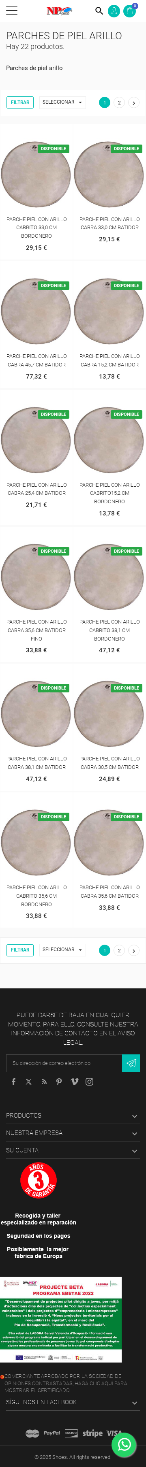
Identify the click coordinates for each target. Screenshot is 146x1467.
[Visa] (114, 1433)
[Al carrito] (28, 132)
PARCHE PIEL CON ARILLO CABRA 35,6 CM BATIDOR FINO (36, 630)
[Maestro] (32, 1433)
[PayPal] (52, 1433)
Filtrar (20, 102)
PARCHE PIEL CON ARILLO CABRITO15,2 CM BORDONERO (109, 493)
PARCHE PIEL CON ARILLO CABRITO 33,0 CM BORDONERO (36, 227)
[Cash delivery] (93, 1433)
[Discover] (71, 1433)
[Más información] (45, 132)
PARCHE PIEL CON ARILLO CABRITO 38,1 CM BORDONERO (109, 630)
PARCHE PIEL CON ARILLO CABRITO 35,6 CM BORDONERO (36, 895)
